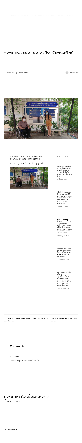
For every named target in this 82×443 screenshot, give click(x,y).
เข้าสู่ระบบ (20, 360)
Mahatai (15, 430)
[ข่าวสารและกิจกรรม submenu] (48, 15)
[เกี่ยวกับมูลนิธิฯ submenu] (29, 15)
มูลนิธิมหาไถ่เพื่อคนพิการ (26, 397)
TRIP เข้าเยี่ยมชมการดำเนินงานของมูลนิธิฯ (64, 319)
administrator (74, 73)
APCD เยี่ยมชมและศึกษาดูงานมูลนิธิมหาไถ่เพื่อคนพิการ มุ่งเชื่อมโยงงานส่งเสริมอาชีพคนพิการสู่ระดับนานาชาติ (64, 198)
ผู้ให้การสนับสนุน (22, 73)
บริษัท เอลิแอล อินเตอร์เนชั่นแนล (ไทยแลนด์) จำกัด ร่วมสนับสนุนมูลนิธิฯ (26, 319)
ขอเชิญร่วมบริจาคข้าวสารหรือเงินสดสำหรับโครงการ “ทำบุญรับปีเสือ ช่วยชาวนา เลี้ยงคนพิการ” (64, 171)
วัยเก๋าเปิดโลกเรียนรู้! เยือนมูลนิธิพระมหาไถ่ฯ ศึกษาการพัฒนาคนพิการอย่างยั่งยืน (64, 252)
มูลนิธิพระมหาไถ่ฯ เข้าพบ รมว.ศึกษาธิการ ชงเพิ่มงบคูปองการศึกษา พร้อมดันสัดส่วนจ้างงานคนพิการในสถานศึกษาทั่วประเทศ (64, 279)
